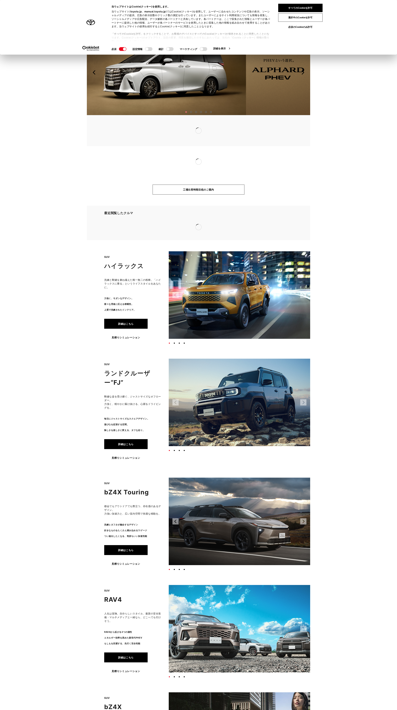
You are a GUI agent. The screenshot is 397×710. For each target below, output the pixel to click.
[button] (186, 112)
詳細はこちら (126, 278)
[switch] (148, 49)
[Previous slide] (94, 72)
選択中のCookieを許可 (300, 17)
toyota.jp (136, 11)
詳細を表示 (219, 48)
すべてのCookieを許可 (300, 8)
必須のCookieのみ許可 (300, 27)
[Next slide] (302, 72)
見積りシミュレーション (126, 291)
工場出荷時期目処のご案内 (198, 189)
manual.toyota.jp (155, 11)
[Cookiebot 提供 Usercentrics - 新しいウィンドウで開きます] (90, 48)
